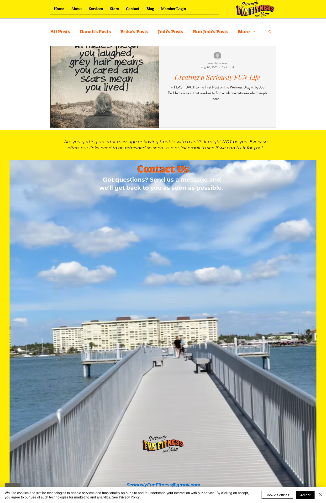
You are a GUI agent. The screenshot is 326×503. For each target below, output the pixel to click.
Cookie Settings (277, 494)
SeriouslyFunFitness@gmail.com (163, 484)
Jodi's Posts (170, 32)
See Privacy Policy (126, 497)
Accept (305, 494)
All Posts (60, 32)
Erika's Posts (134, 32)
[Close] (320, 495)
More (244, 32)
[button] (270, 32)
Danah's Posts (95, 32)
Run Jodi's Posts (210, 32)
